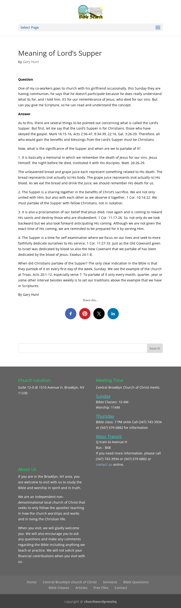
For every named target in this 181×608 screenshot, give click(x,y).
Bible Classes (59, 587)
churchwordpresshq (100, 601)
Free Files (101, 587)
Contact (121, 587)
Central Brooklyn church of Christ (70, 582)
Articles (81, 587)
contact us (104, 464)
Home (32, 582)
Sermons (110, 582)
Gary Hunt (31, 61)
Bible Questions (136, 582)
